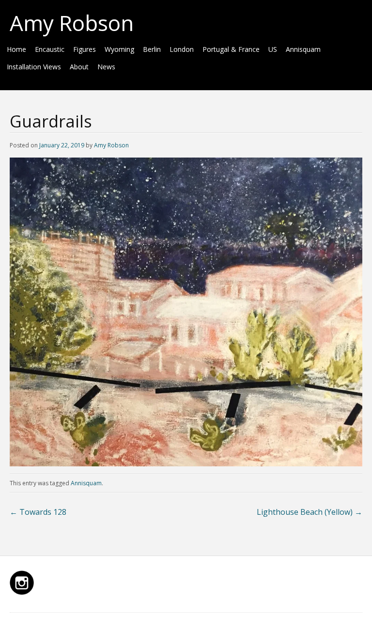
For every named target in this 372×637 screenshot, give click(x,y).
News (106, 66)
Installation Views (34, 66)
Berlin (152, 49)
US (272, 49)
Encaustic (49, 49)
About (79, 66)
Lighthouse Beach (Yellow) (309, 512)
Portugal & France (231, 49)
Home (16, 49)
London (182, 49)
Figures (84, 49)
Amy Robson (72, 22)
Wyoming (119, 49)
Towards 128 (38, 512)
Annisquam (303, 49)
